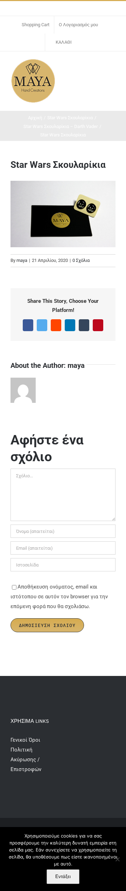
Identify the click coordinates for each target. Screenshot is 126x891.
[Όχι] (117, 859)
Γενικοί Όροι (26, 740)
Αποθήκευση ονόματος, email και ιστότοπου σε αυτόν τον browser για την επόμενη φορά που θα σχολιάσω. (59, 597)
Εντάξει (63, 876)
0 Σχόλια (81, 260)
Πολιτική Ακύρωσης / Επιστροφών (25, 759)
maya (21, 260)
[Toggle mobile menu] (112, 65)
